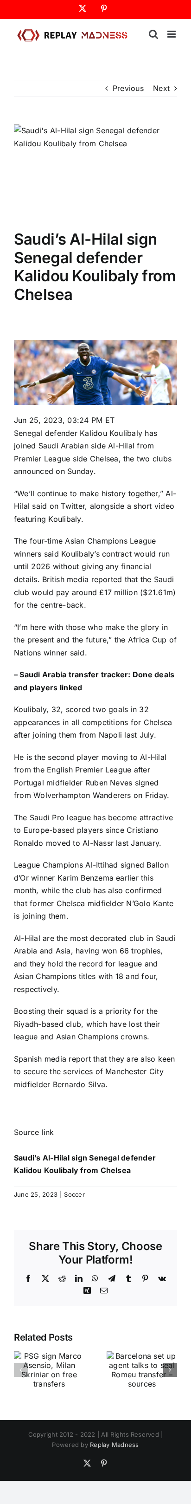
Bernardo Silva (79, 1084)
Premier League (42, 458)
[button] (21, 1370)
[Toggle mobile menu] (172, 34)
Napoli (110, 734)
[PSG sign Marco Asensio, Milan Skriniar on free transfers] (49, 1356)
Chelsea (104, 458)
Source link (34, 1132)
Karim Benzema (85, 877)
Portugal (29, 782)
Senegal (28, 433)
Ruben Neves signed (122, 782)
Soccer (74, 1194)
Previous (128, 88)
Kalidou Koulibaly (111, 433)
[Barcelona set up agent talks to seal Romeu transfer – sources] (142, 1356)
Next (161, 88)
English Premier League (89, 769)
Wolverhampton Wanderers (82, 795)
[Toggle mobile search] (153, 34)
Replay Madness (114, 1444)
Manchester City (134, 1071)
